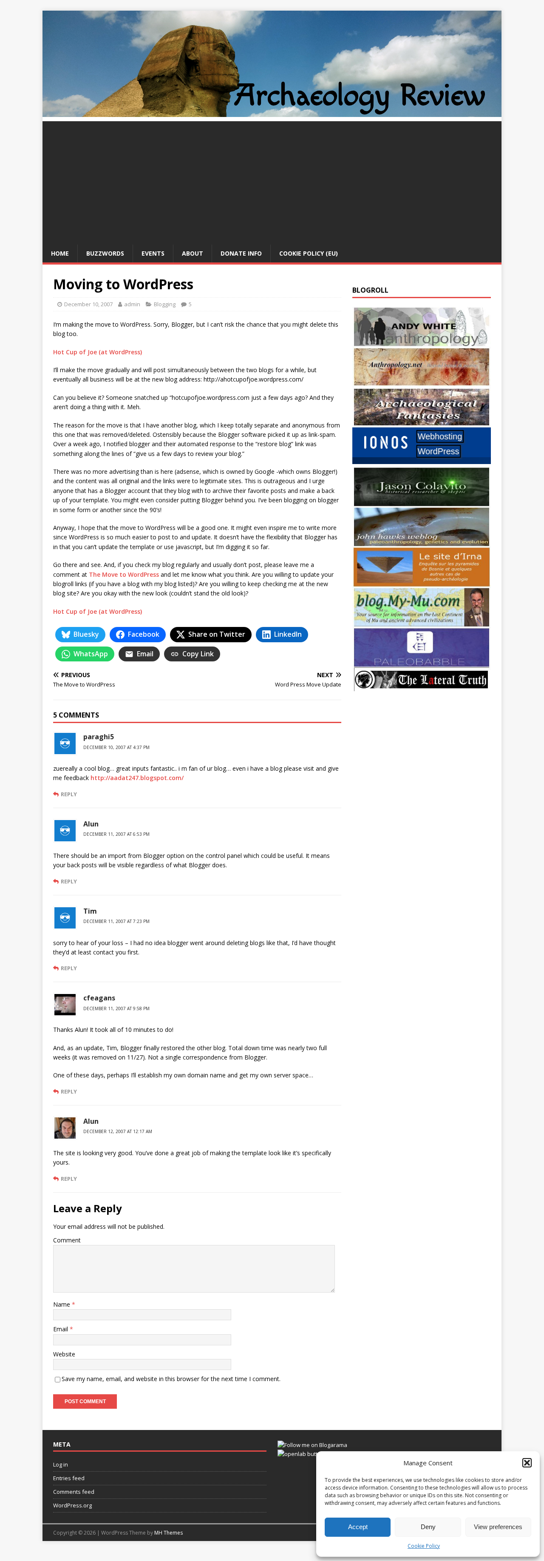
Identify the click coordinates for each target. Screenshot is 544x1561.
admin (132, 304)
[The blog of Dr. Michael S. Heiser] (421, 662)
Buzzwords (105, 253)
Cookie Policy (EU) (308, 253)
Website (64, 1354)
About (192, 253)
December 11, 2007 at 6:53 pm (116, 834)
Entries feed (69, 1478)
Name (62, 1304)
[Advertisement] (272, 180)
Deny (428, 1526)
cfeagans (99, 998)
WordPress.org (72, 1505)
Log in (60, 1464)
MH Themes (168, 1532)
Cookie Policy (424, 1546)
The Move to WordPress (124, 574)
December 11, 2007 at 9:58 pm (116, 1008)
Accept (358, 1526)
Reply (69, 794)
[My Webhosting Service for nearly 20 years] (421, 462)
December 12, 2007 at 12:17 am (117, 1131)
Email (61, 1329)
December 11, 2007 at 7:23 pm (116, 921)
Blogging (165, 304)
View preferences (498, 1526)
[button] (527, 1462)
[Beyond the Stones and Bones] (421, 382)
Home (60, 253)
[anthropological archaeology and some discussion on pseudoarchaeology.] (421, 342)
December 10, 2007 (88, 304)
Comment (67, 1240)
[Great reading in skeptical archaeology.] (421, 686)
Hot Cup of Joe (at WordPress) (97, 352)
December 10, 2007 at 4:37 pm (116, 747)
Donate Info (241, 253)
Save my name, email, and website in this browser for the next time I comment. (171, 1379)
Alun (91, 1121)
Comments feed (73, 1491)
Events (153, 253)
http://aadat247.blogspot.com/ (137, 778)
